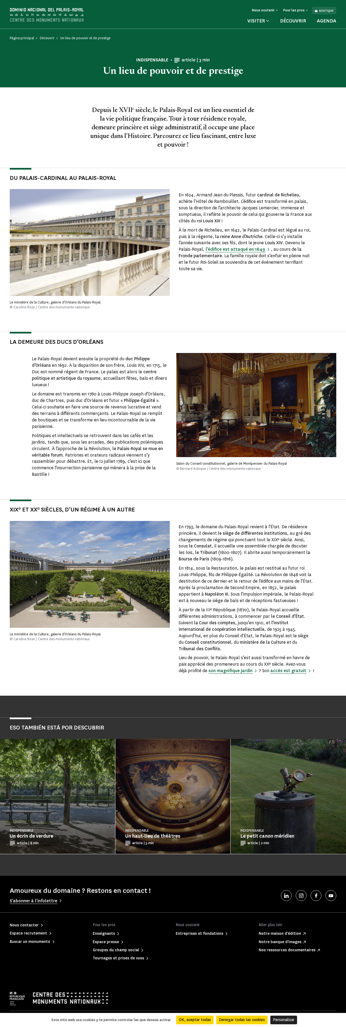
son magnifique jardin (230, 670)
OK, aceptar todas (195, 1019)
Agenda (326, 21)
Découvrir (293, 21)
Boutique (326, 11)
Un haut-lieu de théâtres (152, 836)
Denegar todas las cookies (242, 1019)
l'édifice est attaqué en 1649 (235, 249)
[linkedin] (286, 895)
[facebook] (316, 895)
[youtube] (330, 895)
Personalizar (283, 1019)
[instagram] (301, 895)
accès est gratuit (288, 670)
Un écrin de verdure (31, 836)
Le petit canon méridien (267, 836)
